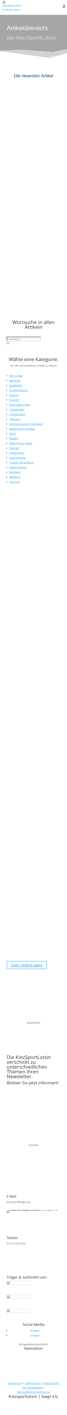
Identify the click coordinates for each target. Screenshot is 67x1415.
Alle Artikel (16, 376)
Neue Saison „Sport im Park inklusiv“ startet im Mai (28, 906)
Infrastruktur (17, 414)
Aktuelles (15, 380)
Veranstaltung (18, 467)
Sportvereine (17, 457)
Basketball (15, 385)
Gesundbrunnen (19, 404)
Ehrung (13, 395)
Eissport (14, 400)
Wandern (15, 472)
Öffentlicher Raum (20, 443)
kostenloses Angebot (22, 429)
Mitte (12, 433)
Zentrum (14, 482)
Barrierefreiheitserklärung (33, 1392)
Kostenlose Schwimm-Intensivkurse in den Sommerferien (24, 230)
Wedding (14, 477)
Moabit (13, 438)
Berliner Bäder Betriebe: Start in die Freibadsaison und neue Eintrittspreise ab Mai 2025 (32, 725)
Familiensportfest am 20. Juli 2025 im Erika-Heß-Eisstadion (30, 164)
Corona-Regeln (18, 390)
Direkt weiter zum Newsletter (33, 1094)
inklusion (15, 419)
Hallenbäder (17, 409)
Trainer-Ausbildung (21, 462)
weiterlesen (16, 128)
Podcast (14, 448)
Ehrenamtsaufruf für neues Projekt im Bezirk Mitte (28, 99)
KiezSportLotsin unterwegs (26, 424)
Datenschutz (33, 1383)
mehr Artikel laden (27, 965)
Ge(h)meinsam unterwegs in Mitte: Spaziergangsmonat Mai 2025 (30, 816)
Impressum (15, 1383)
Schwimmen (17, 453)
